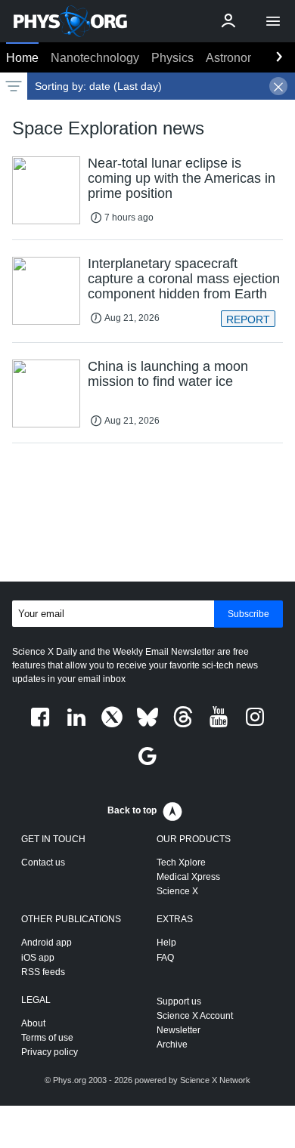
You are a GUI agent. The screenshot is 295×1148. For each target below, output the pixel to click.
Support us (179, 1001)
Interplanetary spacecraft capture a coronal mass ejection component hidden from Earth (184, 278)
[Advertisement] (147, 515)
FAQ (165, 957)
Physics (172, 57)
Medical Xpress (188, 877)
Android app (46, 942)
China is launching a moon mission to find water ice (168, 374)
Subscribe (248, 614)
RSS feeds (43, 972)
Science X (177, 891)
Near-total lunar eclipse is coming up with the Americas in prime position (181, 178)
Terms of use (47, 1037)
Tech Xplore (181, 862)
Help (166, 942)
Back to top (132, 810)
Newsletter (178, 1030)
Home (22, 57)
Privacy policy (49, 1052)
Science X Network (215, 1080)
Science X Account (195, 1016)
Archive (172, 1044)
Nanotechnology (95, 57)
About (33, 1023)
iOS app (37, 957)
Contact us (43, 862)
